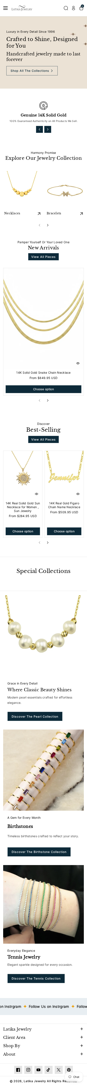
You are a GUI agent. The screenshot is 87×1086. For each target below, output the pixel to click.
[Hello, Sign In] (73, 8)
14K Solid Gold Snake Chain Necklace (43, 372)
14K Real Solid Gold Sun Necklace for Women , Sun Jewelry (23, 507)
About (9, 1054)
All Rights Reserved (62, 1081)
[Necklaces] (22, 190)
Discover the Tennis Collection (36, 978)
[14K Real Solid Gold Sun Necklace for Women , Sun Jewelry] (22, 475)
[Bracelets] (65, 190)
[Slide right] (47, 129)
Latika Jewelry (17, 1029)
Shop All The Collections (30, 70)
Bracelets (54, 213)
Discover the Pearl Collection (35, 716)
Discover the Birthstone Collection (39, 852)
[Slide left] (39, 129)
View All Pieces (43, 257)
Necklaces (12, 213)
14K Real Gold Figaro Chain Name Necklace (64, 505)
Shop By (11, 1046)
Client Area (14, 1037)
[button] (6, 8)
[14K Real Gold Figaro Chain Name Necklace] (64, 475)
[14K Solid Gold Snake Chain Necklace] (43, 318)
